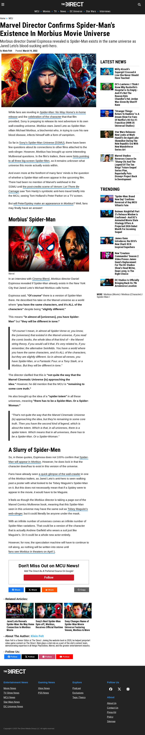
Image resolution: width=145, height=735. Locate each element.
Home (2, 18)
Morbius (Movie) (112, 294)
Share (17, 590)
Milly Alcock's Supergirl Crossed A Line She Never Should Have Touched (126, 73)
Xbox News (44, 688)
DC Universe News (13, 706)
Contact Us (112, 708)
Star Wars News (12, 702)
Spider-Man (103, 297)
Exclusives (77, 693)
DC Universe (76, 11)
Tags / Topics (79, 697)
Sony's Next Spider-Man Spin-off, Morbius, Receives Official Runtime (49, 624)
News (63, 11)
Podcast (76, 688)
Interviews (105, 11)
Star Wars (91, 11)
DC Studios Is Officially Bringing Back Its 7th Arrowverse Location (127, 283)
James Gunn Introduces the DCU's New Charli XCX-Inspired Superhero (126, 243)
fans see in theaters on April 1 (31, 551)
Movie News (10, 688)
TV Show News (11, 693)
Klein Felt (7, 50)
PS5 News (43, 693)
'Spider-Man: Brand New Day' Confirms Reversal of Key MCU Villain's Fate (126, 201)
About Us (111, 703)
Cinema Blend (41, 278)
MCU (37, 11)
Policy (110, 717)
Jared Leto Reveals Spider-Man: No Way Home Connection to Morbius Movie (20, 626)
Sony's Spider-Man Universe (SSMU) (41, 142)
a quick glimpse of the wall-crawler (59, 474)
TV (55, 11)
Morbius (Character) (131, 294)
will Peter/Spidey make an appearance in (43, 203)
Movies (46, 11)
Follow (14, 657)
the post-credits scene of (38, 186)
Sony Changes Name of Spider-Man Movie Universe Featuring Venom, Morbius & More (77, 626)
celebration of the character (44, 116)
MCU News (9, 697)
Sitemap (111, 721)
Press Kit (111, 712)
